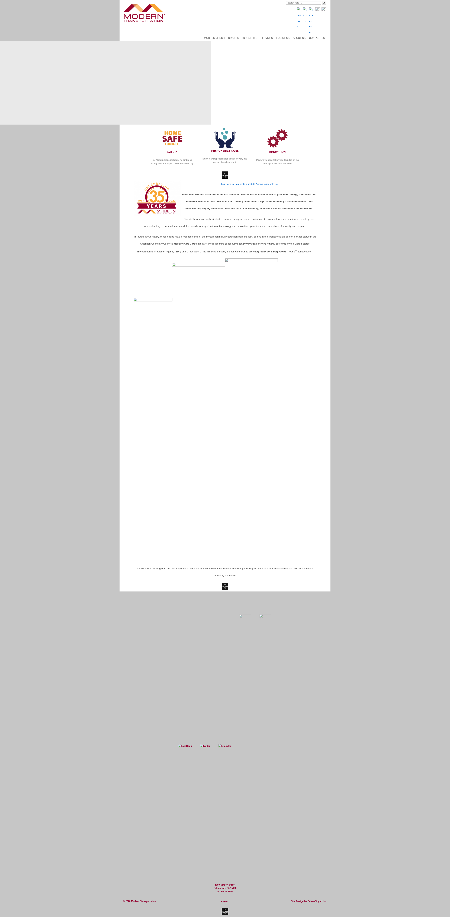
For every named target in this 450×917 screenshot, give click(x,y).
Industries (249, 38)
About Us (299, 38)
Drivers (233, 38)
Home (224, 901)
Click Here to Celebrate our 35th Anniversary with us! (249, 184)
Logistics (283, 38)
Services (267, 38)
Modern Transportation (143, 901)
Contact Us (317, 38)
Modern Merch (214, 38)
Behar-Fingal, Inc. (317, 901)
